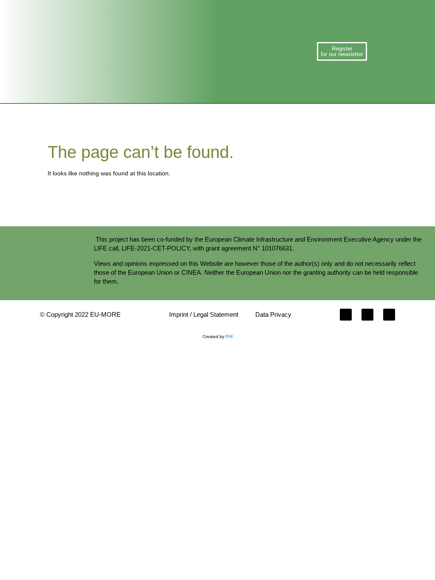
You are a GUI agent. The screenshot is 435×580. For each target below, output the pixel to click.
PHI (229, 336)
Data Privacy (273, 314)
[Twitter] (367, 315)
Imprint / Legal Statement (203, 314)
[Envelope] (346, 315)
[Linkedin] (389, 315)
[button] (200, 52)
